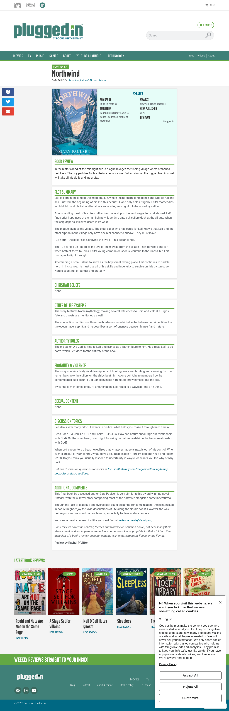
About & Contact (105, 685)
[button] (8, 92)
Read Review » (22, 638)
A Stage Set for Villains (60, 623)
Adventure (74, 80)
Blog (72, 685)
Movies (18, 55)
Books (67, 55)
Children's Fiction (88, 80)
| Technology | (116, 55)
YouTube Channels (88, 55)
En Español (146, 685)
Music (40, 55)
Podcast (86, 685)
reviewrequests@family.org (135, 520)
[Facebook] (17, 690)
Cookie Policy (126, 685)
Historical (102, 80)
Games (53, 55)
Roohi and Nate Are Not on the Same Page (29, 626)
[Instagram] (26, 690)
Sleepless (124, 621)
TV (29, 55)
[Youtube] (34, 690)
